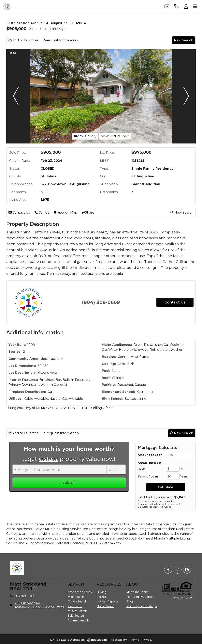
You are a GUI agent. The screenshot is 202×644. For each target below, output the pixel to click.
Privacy (147, 639)
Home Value (105, 606)
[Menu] (195, 6)
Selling (101, 597)
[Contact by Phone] (176, 6)
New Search (183, 40)
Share (89, 212)
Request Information (61, 40)
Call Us (43, 212)
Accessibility (119, 639)
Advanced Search (80, 592)
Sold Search (76, 615)
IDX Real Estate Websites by (68, 639)
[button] (15, 96)
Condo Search (77, 601)
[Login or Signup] (186, 6)
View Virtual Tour (115, 136)
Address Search (78, 620)
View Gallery (86, 136)
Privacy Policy (182, 598)
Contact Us (21, 212)
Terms (135, 639)
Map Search (76, 597)
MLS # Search (77, 611)
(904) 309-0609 (101, 302)
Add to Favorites (25, 40)
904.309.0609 (24, 596)
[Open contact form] (167, 6)
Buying (102, 592)
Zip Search (75, 606)
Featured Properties (140, 597)
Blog (129, 601)
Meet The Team (137, 592)
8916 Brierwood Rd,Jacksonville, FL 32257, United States (39, 605)
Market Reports (107, 601)
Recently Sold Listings (141, 606)
